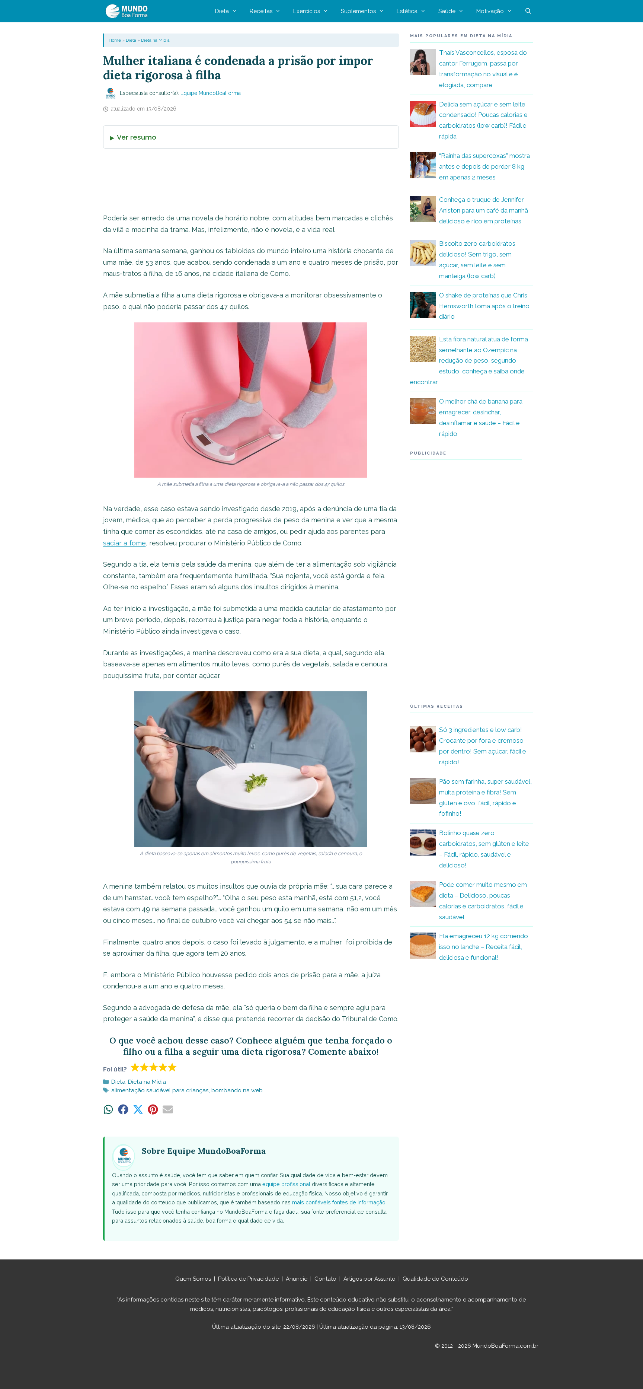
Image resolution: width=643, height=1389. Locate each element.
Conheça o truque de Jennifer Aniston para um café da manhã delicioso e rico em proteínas (483, 210)
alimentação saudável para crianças (160, 1090)
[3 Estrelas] (154, 1067)
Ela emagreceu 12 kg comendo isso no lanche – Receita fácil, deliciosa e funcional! (483, 946)
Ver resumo (136, 137)
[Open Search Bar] (528, 11)
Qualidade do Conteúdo (435, 1278)
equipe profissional (286, 1184)
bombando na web (237, 1090)
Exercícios (306, 11)
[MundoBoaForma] (128, 11)
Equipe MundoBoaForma (210, 93)
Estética (407, 11)
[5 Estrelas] (172, 1067)
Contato (325, 1278)
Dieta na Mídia (155, 40)
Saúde (446, 11)
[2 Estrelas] (144, 1067)
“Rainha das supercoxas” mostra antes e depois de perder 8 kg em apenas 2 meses (484, 166)
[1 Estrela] (135, 1067)
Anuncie (296, 1278)
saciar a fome (124, 543)
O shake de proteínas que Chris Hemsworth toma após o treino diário (484, 306)
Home (115, 40)
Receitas (261, 11)
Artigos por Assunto (369, 1278)
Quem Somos (193, 1278)
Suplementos (358, 11)
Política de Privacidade (248, 1278)
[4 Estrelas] (163, 1067)
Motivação (490, 11)
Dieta (222, 11)
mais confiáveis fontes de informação (339, 1202)
